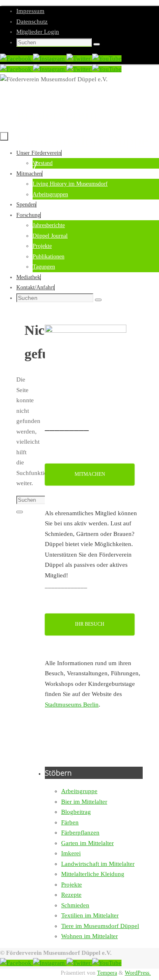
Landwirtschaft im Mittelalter (98, 864)
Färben (70, 822)
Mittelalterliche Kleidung (92, 874)
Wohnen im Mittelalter (89, 936)
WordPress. (138, 973)
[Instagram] (49, 58)
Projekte (71, 884)
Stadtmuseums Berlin (72, 704)
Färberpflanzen (80, 832)
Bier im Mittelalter (84, 801)
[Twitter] (79, 58)
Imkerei (71, 853)
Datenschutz (32, 21)
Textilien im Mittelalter (90, 915)
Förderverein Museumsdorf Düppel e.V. (84, 140)
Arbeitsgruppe (79, 791)
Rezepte (71, 894)
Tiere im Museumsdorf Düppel (100, 926)
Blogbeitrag (76, 812)
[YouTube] (106, 58)
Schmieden (75, 905)
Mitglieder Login (37, 31)
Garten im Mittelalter (87, 843)
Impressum (30, 11)
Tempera (107, 973)
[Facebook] (16, 58)
